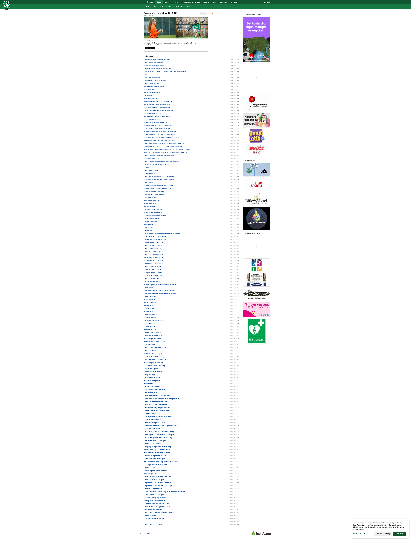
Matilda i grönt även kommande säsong (156, 402)
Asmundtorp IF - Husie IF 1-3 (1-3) (154, 341)
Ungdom (167, 2)
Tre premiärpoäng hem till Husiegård (155, 456)
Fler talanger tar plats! (150, 221)
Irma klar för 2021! (149, 305)
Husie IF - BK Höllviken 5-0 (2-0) (153, 254)
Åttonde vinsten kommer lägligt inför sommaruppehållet (161, 462)
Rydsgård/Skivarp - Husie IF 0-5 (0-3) (155, 272)
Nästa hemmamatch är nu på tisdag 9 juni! (157, 59)
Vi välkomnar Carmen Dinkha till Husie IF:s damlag (159, 290)
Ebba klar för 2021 (149, 323)
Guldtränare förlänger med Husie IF (154, 423)
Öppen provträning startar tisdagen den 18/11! (158, 68)
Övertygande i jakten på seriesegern (155, 441)
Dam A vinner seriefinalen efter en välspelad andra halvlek (161, 426)
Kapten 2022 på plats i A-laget (153, 212)
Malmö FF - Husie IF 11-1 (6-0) (153, 251)
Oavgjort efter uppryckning (152, 369)
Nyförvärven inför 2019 (151, 516)
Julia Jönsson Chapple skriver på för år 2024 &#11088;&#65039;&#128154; (167, 149)
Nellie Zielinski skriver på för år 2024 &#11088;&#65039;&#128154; (164, 143)
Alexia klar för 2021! (150, 329)
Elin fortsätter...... (149, 230)
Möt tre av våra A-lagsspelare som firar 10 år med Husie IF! (162, 233)
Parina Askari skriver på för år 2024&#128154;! (158, 125)
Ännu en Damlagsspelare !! (152, 200)
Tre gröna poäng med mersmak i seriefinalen (157, 483)
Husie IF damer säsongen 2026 (153, 62)
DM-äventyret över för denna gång (154, 366)
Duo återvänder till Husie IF (152, 387)
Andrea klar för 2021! (150, 302)
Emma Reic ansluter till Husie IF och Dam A (157, 396)
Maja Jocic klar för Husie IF (152, 393)
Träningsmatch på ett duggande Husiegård (157, 507)
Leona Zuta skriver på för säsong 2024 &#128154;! (159, 134)
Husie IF (150, 2)
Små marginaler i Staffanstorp (153, 372)
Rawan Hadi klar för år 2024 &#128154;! (156, 122)
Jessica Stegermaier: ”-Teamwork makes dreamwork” (160, 284)
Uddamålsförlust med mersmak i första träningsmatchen (161, 399)
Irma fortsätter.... (149, 224)
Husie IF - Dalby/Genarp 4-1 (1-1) (154, 266)
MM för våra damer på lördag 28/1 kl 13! (156, 164)
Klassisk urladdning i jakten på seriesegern (157, 450)
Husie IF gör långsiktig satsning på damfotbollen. (159, 176)
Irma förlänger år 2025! (151, 98)
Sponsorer (223, 2)
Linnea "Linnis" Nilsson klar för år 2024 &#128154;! (159, 110)
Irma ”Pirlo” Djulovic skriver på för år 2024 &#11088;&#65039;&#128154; (166, 152)
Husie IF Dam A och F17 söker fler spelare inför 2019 (160, 513)
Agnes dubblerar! (149, 206)
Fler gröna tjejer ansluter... (152, 218)
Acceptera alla (399, 534)
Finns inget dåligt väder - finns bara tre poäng (158, 438)
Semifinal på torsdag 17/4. (152, 77)
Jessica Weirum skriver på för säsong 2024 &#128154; (161, 131)
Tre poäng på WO (149, 468)
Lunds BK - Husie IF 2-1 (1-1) (152, 269)
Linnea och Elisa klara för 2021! (153, 320)
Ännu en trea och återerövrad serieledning (157, 453)
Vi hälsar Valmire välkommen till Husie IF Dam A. (158, 185)
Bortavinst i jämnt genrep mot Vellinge (155, 498)
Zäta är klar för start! (150, 203)
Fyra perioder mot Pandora (152, 378)
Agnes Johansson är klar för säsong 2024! (157, 104)
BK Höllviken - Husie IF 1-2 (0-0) (153, 260)
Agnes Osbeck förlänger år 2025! (154, 86)
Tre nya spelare (148, 287)
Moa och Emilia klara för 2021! (153, 332)
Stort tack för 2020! (150, 296)
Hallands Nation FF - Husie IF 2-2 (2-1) (155, 242)
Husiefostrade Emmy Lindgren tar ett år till (157, 408)
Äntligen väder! (148, 384)
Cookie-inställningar (146, 534)
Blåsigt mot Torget (149, 375)
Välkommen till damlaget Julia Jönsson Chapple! (159, 179)
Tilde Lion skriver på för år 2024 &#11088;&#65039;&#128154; (163, 146)
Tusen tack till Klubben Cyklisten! (154, 194)
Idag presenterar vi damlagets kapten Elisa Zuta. (159, 101)
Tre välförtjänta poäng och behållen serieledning (159, 432)
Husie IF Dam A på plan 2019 (153, 525)
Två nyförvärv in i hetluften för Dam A (155, 390)
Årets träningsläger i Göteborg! (153, 363)
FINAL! (146, 74)
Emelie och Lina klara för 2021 (161, 13)
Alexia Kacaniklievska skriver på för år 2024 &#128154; (160, 140)
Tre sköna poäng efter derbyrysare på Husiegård (159, 435)
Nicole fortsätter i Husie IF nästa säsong (156, 411)
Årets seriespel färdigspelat (152, 338)
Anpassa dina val (359, 533)
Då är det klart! (148, 227)
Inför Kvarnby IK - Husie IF (152, 474)
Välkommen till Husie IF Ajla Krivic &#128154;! (158, 107)
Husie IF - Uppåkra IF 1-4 (151, 278)
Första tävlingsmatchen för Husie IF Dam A (157, 504)
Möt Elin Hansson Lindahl (152, 281)
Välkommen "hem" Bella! (151, 158)
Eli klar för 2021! (149, 308)
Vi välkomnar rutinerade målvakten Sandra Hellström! (160, 293)
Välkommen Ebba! (149, 344)
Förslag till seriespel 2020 (152, 414)
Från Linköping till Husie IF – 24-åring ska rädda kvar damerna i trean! (165, 71)
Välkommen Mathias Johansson (154, 519)
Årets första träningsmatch (152, 381)
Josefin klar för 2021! (150, 299)
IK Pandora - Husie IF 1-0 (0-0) (153, 353)
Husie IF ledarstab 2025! (151, 83)
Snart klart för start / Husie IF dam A (155, 236)
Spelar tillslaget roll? (150, 197)
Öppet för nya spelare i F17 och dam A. (156, 239)
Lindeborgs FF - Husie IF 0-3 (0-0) (154, 263)
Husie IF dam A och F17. (151, 170)
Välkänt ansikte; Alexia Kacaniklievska (155, 215)
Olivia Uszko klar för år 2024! (153, 119)
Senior (158, 2)
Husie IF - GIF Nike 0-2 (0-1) (152, 350)
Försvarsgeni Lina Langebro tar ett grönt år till (158, 417)
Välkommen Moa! (149, 89)
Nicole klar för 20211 (150, 314)
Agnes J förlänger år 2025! (152, 92)
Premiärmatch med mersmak (153, 510)
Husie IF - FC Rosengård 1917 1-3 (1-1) (156, 347)
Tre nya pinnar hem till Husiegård (154, 480)
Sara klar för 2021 (149, 326)
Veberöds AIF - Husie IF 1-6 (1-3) (154, 356)
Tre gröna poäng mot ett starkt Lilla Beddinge (158, 486)
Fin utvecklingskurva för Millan (153, 209)
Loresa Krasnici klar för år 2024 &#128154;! (157, 128)
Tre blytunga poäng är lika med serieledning (157, 447)
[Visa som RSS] (212, 13)
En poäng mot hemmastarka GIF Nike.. (156, 465)
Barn (176, 2)
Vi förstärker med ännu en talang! (154, 191)
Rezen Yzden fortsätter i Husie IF (154, 420)
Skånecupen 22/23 (150, 173)
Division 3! (147, 167)
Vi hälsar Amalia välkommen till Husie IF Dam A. (158, 188)
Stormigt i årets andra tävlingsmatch (155, 501)
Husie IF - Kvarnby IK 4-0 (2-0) (153, 245)
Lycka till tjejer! (148, 182)
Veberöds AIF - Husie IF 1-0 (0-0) (154, 275)
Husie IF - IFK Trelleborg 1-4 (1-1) (154, 248)
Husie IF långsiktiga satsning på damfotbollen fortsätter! (161, 161)
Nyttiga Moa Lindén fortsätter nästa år (155, 405)
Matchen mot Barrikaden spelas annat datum (158, 477)
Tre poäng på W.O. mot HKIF (152, 444)
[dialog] (380, 528)
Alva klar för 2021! (149, 311)
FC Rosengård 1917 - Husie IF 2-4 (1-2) (156, 360)
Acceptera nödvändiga (383, 534)
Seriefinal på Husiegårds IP (152, 429)
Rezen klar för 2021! (150, 317)
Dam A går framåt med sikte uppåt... (155, 459)
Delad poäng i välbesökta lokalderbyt (155, 471)
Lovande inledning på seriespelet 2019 (156, 495)
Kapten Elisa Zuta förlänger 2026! (154, 65)
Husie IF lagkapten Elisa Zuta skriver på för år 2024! (159, 155)
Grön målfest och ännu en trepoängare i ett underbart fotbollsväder (164, 492)
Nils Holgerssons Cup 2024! (152, 113)
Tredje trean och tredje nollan (153, 489)
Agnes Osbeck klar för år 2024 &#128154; (157, 116)
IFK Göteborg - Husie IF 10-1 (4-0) (154, 257)
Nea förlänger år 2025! (151, 95)
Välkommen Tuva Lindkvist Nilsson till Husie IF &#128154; (161, 137)
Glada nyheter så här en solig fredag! (155, 80)
